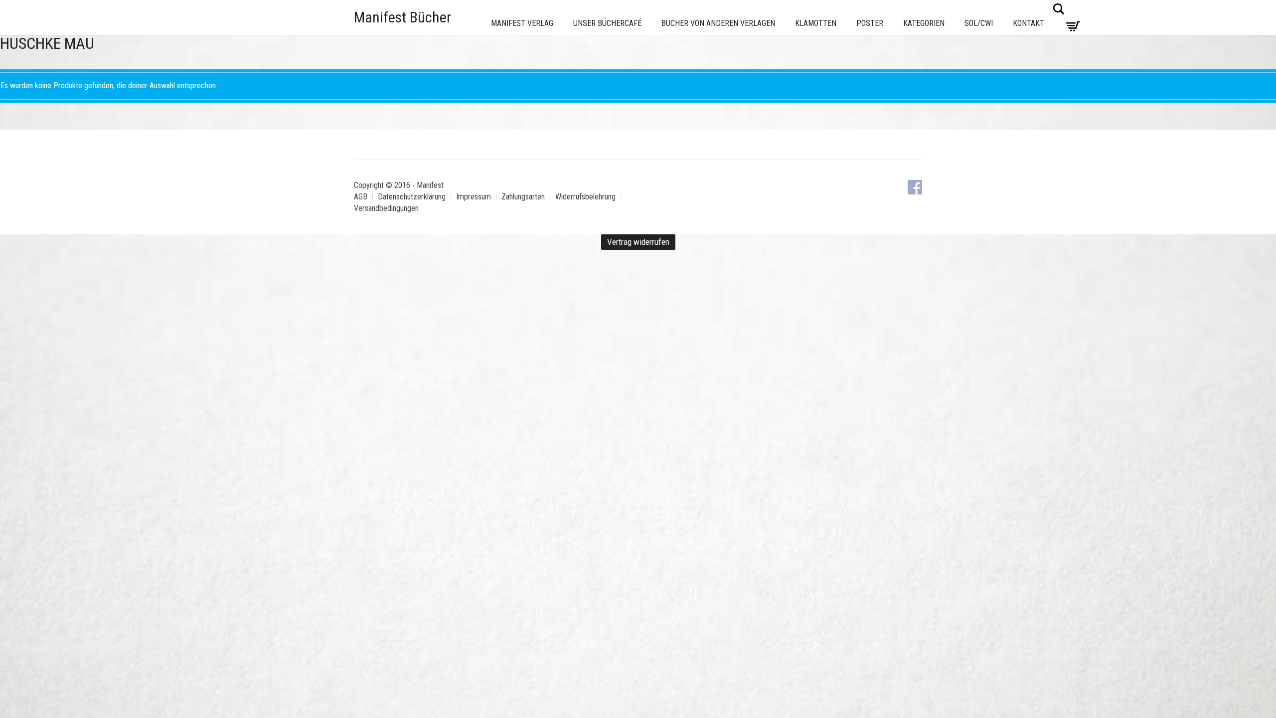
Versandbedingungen (386, 208)
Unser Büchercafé (607, 23)
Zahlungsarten (523, 196)
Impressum (473, 196)
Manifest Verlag (522, 23)
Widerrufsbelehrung (585, 196)
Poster (869, 23)
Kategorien (924, 23)
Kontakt (1028, 23)
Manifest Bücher (402, 17)
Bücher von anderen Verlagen (718, 23)
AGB (360, 196)
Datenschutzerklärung (412, 196)
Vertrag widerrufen (638, 242)
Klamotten (815, 23)
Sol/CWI (978, 23)
